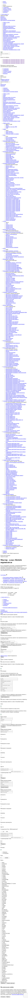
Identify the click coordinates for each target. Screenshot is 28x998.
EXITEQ (4, 949)
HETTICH (4, 896)
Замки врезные (9, 131)
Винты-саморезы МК (10, 466)
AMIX (3, 907)
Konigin (3, 967)
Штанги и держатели (10, 287)
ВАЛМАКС (4, 909)
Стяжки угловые (9, 486)
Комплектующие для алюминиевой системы (16, 404)
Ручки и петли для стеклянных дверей (14, 148)
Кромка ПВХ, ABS (10, 157)
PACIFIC (4, 925)
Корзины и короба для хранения (13, 282)
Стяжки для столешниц (11, 481)
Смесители (8, 181)
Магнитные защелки (10, 143)
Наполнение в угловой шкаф (12, 198)
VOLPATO (4, 895)
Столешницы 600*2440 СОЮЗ (12, 443)
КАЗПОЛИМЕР (5, 941)
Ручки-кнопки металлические (12, 356)
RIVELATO (4, 980)
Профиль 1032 (9, 536)
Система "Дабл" (9, 415)
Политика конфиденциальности (10, 607)
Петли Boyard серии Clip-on (12, 317)
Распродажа (3, 17)
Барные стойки (9, 165)
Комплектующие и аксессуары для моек (15, 177)
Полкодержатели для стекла (12, 346)
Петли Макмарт (9, 333)
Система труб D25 (10, 501)
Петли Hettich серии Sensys (12, 323)
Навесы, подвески (10, 182)
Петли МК (8, 337)
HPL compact (8, 458)
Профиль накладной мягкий (12, 162)
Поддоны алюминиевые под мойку (13, 191)
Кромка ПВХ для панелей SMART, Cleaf (15, 519)
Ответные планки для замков (12, 133)
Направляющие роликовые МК (13, 370)
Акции (4, 601)
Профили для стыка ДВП (11, 126)
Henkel (3, 930)
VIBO (3, 915)
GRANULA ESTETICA (7, 974)
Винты (7, 463)
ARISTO (4, 932)
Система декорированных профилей (14, 406)
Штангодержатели (10, 291)
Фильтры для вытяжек (11, 174)
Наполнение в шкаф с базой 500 (13, 207)
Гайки (7, 468)
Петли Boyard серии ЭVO (11, 315)
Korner (3, 865)
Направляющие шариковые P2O (13, 379)
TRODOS (4, 922)
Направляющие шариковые (12, 378)
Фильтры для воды (10, 217)
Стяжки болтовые (10, 479)
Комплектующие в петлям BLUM (13, 311)
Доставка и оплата (7, 71)
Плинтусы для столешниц (11, 190)
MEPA (3, 924)
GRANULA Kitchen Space (8, 964)
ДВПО (7, 125)
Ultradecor (4, 971)
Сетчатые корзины (10, 285)
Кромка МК (8, 155)
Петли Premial (9, 325)
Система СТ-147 (9, 422)
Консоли (8, 344)
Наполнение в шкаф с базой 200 (13, 201)
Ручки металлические (10, 352)
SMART (4, 866)
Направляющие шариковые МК (13, 382)
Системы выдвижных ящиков (12, 391)
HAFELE (4, 943)
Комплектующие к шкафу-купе (13, 414)
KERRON (4, 913)
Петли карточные (10, 336)
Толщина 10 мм (9, 224)
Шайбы (7, 492)
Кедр (3, 862)
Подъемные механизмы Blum (12, 265)
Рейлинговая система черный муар (13, 216)
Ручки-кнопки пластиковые (12, 363)
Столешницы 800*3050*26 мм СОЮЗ (14, 454)
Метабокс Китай (9, 375)
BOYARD (4, 899)
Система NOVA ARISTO (11, 424)
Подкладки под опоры (11, 302)
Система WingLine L (10, 411)
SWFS (3, 928)
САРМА (4, 877)
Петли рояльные (9, 338)
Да (3, 831)
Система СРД (9, 421)
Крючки (7, 351)
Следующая (3, 575)
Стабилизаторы (9, 477)
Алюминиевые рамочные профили (13, 506)
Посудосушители (9, 195)
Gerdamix (4, 950)
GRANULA (4, 963)
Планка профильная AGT (11, 531)
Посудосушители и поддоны (12, 193)
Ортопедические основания (12, 247)
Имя (1, 627)
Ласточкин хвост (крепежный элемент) (14, 475)
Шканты (8, 493)
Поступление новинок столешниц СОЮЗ (12, 577)
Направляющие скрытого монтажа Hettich (15, 386)
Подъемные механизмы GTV (12, 266)
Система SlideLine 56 (10, 417)
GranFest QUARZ (6, 933)
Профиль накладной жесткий (12, 161)
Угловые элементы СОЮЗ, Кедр (13, 457)
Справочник (6, 70)
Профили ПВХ (9, 158)
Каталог (5, 2)
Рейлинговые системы (11, 213)
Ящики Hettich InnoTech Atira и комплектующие (16, 397)
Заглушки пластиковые (11, 470)
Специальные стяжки (10, 476)
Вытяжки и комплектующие (12, 170)
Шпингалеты (9, 339)
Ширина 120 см (9, 239)
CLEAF (3, 867)
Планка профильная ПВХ (11, 538)
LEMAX (4, 901)
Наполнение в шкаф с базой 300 (13, 203)
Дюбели (7, 469)
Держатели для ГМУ (10, 279)
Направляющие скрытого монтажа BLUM (15, 384)
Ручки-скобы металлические (12, 360)
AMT (3, 904)
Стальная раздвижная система (12, 423)
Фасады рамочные (10, 542)
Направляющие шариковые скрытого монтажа (16, 383)
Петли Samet (8, 326)
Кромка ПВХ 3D (9, 156)
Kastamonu (4, 863)
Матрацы (8, 235)
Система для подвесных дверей (13, 430)
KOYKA (4, 968)
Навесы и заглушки (10, 185)
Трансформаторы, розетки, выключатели (15, 256)
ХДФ (7, 128)
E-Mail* (2, 628)
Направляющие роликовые (12, 369)
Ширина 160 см (9, 241)
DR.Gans (4, 951)
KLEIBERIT (5, 966)
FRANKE (4, 892)
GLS (3, 921)
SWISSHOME (5, 879)
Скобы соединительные (11, 149)
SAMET (4, 898)
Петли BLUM (9, 310)
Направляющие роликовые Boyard (13, 371)
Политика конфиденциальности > (19, 994)
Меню (4, 1)
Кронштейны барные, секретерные (13, 262)
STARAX (4, 917)
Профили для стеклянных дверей (13, 146)
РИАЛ (3, 938)
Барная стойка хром (10, 167)
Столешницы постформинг (12, 437)
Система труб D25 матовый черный (14, 502)
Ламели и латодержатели (11, 234)
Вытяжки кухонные (10, 171)
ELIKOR (4, 900)
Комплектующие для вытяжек (12, 172)
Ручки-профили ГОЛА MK (12, 354)
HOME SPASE (5, 947)
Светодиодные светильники (12, 255)
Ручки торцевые (9, 353)
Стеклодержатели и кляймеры (12, 150)
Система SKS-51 (9, 429)
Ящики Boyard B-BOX (11, 393)
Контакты (5, 73)
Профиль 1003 (9, 532)
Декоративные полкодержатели (13, 343)
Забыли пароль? (4, 655)
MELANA (4, 894)
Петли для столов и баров (11, 332)
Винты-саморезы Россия (11, 467)
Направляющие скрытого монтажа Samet (15, 388)
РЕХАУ (4, 972)
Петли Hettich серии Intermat (12, 321)
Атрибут (4, 880)
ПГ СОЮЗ (4, 882)
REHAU (4, 888)
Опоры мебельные (10, 301)
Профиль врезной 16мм (11, 159)
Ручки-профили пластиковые (12, 364)
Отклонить (3, 996)
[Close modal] (1, 634)
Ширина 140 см (9, 240)
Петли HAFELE (9, 307)
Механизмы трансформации (12, 294)
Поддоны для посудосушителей (13, 194)
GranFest (4, 936)
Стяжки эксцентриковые (11, 487)
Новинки (3, 16)
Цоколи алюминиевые (11, 219)
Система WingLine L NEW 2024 (13, 412)
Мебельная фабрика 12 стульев (9, 883)
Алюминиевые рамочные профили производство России (13, 508)
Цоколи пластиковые (10, 220)
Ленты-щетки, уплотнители (12, 425)
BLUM (3, 975)
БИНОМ (4, 912)
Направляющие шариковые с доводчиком (15, 380)
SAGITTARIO (5, 911)
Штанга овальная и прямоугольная (13, 288)
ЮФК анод (4, 959)
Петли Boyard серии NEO (11, 318)
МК (3, 908)
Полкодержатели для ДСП (11, 345)
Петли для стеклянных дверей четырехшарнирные (12, 145)
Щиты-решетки (9, 544)
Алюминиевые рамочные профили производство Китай (13, 513)
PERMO (4, 926)
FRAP (3, 937)
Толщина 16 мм (9, 226)
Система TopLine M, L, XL (12, 418)
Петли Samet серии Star (11, 328)
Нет (7, 831)
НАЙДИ (4, 903)
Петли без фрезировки (11, 331)
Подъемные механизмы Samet (12, 269)
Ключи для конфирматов (11, 473)
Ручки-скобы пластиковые (11, 365)
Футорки (8, 490)
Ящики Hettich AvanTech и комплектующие (15, 396)
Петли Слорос (9, 308)
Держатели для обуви (10, 280)
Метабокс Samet (9, 377)
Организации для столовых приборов (14, 188)
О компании (6, 68)
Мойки (7, 176)
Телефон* (3, 642)
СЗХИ (3, 942)
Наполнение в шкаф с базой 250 (13, 202)
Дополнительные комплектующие (13, 197)
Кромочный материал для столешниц (14, 435)
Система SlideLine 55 (10, 416)
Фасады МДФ (9, 541)
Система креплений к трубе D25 (13, 496)
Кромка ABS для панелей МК (12, 527)
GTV (3, 929)
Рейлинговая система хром (12, 215)
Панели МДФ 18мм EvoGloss (12, 523)
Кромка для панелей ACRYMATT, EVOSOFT (16, 516)
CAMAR (4, 891)
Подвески (8, 187)
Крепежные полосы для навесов (13, 184)
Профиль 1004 (9, 534)
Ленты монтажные (10, 139)
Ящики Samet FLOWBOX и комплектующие (16, 399)
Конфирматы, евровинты (11, 474)
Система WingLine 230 (11, 410)
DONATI (4, 946)
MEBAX (4, 958)
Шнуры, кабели (9, 258)
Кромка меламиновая (10, 154)
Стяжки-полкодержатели (11, 488)
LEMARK (4, 954)
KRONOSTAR (5, 886)
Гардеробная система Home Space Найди (15, 275)
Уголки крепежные (10, 489)
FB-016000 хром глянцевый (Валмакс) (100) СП (13, 59)
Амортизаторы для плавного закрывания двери (16, 312)
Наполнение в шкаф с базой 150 (13, 200)
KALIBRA (4, 916)
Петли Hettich (9, 320)
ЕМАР (3, 953)
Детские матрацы (9, 236)
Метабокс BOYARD (10, 376)
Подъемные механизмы (11, 263)
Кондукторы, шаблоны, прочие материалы (15, 392)
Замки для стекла (9, 132)
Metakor (4, 870)
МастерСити (5, 873)
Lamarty (4, 875)
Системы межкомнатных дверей (13, 427)
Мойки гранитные (10, 178)
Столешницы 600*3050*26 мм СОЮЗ (14, 444)
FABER (3, 976)
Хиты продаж (4, 19)
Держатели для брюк (10, 278)
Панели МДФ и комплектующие (13, 515)
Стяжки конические (10, 483)
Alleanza (4, 869)
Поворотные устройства (11, 547)
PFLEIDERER (5, 890)
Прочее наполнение (10, 211)
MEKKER (4, 979)
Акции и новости (7, 72)
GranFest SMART (6, 978)
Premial (3, 970)
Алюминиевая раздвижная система (13, 403)
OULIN (3, 934)
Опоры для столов (10, 299)
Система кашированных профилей (13, 408)
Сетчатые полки (9, 286)
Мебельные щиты (10, 436)
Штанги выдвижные (10, 289)
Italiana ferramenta (6, 920)
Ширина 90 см (9, 245)
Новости (5, 552)
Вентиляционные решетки (12, 169)
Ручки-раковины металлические (13, 358)
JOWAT (3, 919)
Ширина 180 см (9, 242)
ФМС (3, 887)
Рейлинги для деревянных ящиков (13, 390)
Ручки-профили (9, 357)
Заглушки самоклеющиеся (11, 471)
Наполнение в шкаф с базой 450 (13, 206)
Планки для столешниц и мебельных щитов (15, 189)
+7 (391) (5, 14)
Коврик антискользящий (11, 175)
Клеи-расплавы (9, 138)
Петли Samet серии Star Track (12, 330)
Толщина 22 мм (9, 227)
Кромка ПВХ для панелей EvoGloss (14, 518)
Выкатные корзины (10, 273)
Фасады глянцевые (10, 540)
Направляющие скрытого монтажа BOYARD (16, 385)
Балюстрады (8, 514)
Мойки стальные (9, 180)
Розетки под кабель (10, 548)
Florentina (4, 871)
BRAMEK (4, 961)
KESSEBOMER (5, 945)
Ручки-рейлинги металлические (13, 359)
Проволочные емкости (11, 196)
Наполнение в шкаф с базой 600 (13, 208)
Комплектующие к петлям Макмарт (14, 334)
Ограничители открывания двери (13, 298)
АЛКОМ (4, 940)
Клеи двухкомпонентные (11, 137)
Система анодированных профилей (14, 405)
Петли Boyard (9, 314)
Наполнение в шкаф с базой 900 (13, 210)
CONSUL (4, 878)
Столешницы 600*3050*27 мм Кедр (14, 445)
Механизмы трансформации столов (14, 297)
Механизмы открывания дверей (13, 313)
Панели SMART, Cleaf (11, 520)
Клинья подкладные (10, 183)
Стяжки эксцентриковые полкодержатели (15, 462)
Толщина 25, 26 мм (10, 228)
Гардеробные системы (11, 274)
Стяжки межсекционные (11, 484)
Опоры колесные (9, 300)
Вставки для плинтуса (11, 434)
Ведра (7, 168)
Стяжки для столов (10, 482)
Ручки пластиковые (10, 362)
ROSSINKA (4, 955)
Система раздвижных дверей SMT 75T (14, 419)
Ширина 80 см (9, 243)
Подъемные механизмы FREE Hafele (14, 268)
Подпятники (8, 304)
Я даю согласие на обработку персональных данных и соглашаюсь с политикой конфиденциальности (13, 631)
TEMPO (4, 905)
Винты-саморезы (9, 464)
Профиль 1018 (9, 535)
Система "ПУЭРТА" (10, 428)
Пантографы (8, 284)
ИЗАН (3, 957)
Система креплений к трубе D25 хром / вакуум (16, 497)
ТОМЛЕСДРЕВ (5, 874)
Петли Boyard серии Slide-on (12, 319)
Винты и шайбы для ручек (12, 350)
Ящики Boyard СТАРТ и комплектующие (15, 395)
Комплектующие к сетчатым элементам (14, 281)
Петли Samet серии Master (11, 327)
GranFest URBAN (6, 962)
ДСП (7, 223)
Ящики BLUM (9, 398)
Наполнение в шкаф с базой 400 (13, 204)
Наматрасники (9, 246)
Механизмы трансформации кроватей (14, 295)
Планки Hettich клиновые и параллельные (15, 324)
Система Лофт (9, 276)
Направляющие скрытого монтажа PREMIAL (16, 389)
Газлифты (8, 261)
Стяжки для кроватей (10, 480)
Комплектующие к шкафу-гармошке (14, 409)
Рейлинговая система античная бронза (14, 214)
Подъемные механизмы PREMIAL (13, 267)
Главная (5, 550)
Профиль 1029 (9, 533)
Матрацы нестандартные (11, 237)
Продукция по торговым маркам (8, 20)
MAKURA (4, 884)
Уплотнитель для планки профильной (14, 539)
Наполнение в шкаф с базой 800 (13, 209)
